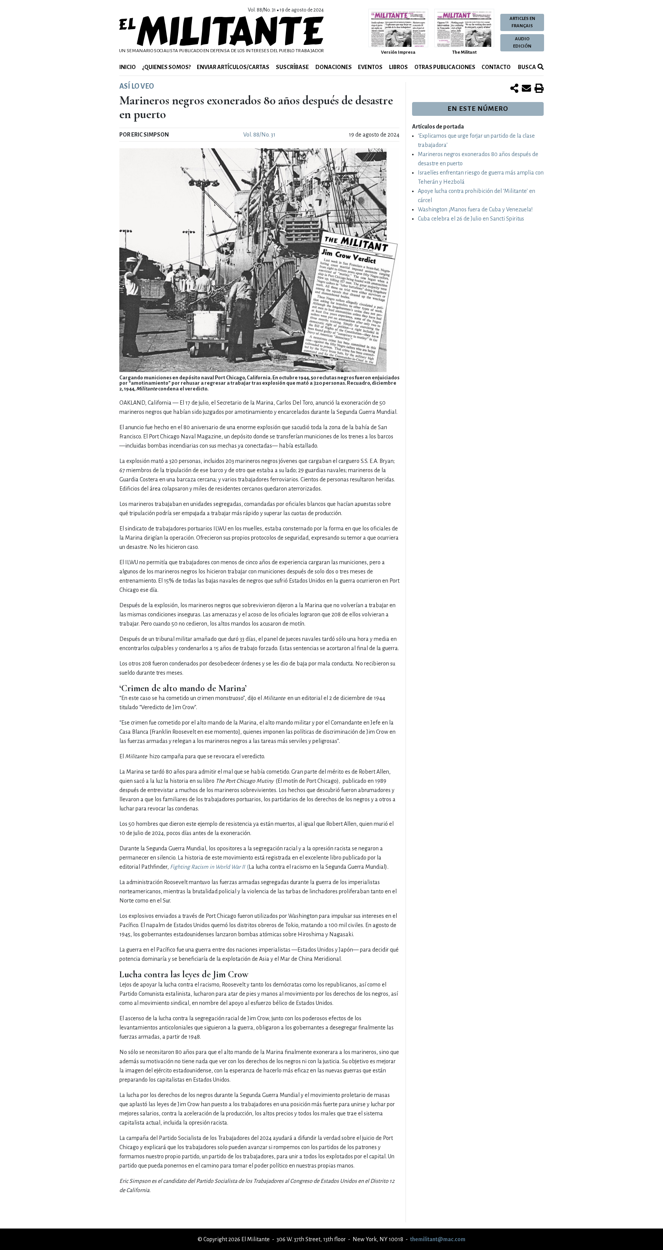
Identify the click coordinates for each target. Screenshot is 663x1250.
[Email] (526, 89)
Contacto (496, 67)
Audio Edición (522, 42)
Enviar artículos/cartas (233, 67)
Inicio (127, 67)
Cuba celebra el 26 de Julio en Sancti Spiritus (471, 219)
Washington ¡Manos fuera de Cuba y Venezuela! (475, 209)
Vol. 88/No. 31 (259, 135)
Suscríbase (292, 67)
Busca (526, 67)
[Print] (539, 89)
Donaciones (333, 67)
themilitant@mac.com (437, 1239)
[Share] (514, 89)
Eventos (370, 67)
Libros (398, 67)
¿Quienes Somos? (166, 67)
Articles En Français (522, 22)
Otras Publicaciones (444, 67)
